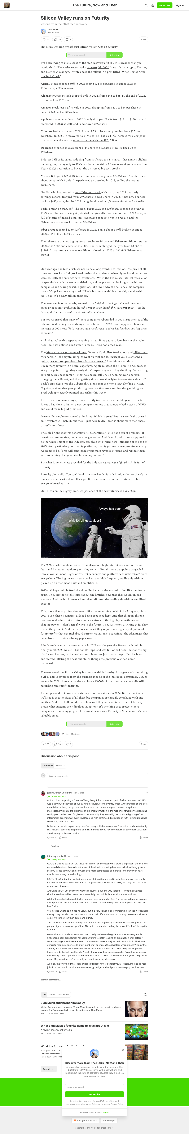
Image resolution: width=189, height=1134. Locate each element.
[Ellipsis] (146, 792)
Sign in (180, 5)
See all (46, 1068)
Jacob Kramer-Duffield (58, 792)
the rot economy (90, 574)
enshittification (129, 574)
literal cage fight (82, 366)
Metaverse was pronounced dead (66, 352)
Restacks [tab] (60, 765)
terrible (119, 400)
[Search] (146, 5)
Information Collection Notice (94, 1104)
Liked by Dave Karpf (58, 796)
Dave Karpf (53, 30)
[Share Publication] (153, 5)
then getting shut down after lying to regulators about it (109, 379)
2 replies (55, 846)
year (127, 400)
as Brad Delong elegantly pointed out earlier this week (92, 390)
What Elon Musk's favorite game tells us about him (75, 1025)
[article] (94, 1010)
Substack (79, 1127)
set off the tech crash (88, 192)
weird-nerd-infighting (117, 442)
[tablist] (53, 765)
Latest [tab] (52, 994)
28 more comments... (51, 979)
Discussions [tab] (63, 994)
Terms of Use (108, 1101)
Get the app (109, 1120)
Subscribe (164, 5)
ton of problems (131, 433)
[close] (122, 1050)
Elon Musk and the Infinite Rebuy (63, 1003)
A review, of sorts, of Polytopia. (56, 1029)
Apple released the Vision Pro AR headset (120, 366)
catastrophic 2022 (98, 67)
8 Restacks (75, 734)
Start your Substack (87, 1120)
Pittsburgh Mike (55, 856)
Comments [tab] (48, 765)
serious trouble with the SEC (91, 140)
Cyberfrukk (81, 384)
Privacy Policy (117, 1104)
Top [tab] (44, 994)
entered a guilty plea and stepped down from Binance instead (91, 359)
